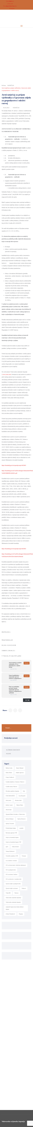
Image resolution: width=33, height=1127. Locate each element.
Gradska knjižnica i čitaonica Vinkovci (15, 782)
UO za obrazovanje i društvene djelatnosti (16, 865)
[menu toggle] (21, 26)
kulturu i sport (9, 805)
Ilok (24, 791)
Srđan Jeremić (15, 846)
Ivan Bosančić (22, 795)
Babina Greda (9, 768)
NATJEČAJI (10, 85)
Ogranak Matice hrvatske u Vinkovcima (15, 814)
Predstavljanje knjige (11, 828)
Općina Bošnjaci (10, 819)
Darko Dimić (9, 772)
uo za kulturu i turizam (11, 860)
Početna (4, 85)
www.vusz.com (6, 374)
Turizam (24, 856)
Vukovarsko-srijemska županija (13, 902)
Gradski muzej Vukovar (11, 786)
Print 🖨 (27, 700)
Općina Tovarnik (10, 823)
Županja (21, 914)
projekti (21, 828)
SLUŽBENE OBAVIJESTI (13, 750)
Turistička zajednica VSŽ (12, 856)
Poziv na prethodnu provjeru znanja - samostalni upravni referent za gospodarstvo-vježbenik (15, 689)
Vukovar (16, 893)
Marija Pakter (19, 805)
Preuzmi (26, 663)
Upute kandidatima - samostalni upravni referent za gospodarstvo (15, 677)
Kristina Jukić (18, 800)
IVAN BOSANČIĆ (10, 795)
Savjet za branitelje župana (12, 837)
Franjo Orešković (10, 777)
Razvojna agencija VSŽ (11, 832)
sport (7, 846)
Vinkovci (24, 888)
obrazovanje (9, 809)
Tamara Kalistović (10, 851)
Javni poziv (8, 800)
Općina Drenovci (21, 819)
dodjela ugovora (20, 772)
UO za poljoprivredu (11, 870)
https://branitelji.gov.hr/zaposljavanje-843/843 (14, 465)
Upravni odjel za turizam (12, 888)
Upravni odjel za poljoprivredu (13, 883)
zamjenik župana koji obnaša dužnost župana (14, 908)
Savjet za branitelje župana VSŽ (13, 842)
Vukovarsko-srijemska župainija (13, 897)
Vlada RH (8, 893)
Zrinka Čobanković (10, 914)
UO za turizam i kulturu (11, 874)
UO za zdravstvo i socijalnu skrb (13, 879)
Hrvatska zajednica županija (12, 791)
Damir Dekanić (19, 768)
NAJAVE (8, 753)
